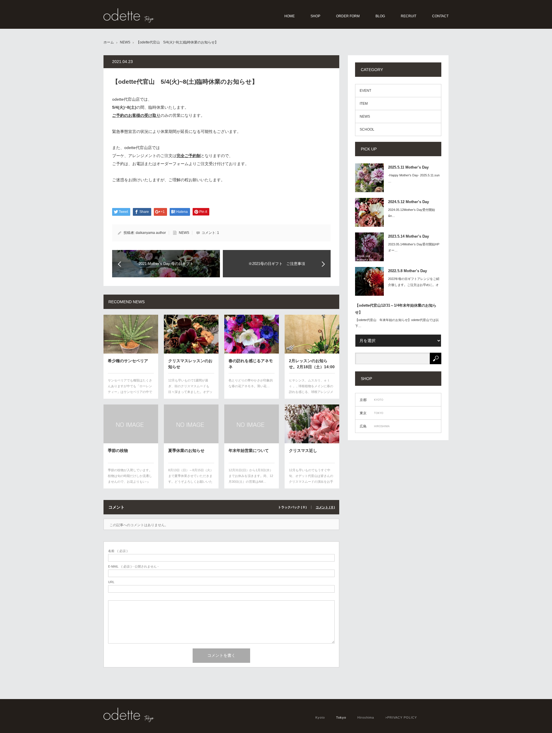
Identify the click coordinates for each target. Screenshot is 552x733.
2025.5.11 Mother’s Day (408, 167)
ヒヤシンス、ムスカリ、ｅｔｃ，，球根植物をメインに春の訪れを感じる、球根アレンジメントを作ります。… (311, 389)
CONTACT (440, 16)
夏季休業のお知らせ (186, 450)
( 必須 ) (118, 551)
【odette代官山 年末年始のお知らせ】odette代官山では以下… (397, 323)
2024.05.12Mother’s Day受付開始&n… (411, 212)
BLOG (380, 16)
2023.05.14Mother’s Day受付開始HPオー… (413, 247)
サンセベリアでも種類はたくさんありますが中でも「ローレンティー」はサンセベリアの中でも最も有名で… (130, 389)
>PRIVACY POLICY (401, 717)
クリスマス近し (303, 450)
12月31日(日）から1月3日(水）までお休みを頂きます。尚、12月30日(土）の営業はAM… (251, 475)
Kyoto (320, 717)
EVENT (365, 91)
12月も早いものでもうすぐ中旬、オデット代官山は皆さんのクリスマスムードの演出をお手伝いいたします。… (311, 478)
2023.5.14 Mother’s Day (408, 236)
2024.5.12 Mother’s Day (408, 202)
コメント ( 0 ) (325, 507)
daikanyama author (151, 233)
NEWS (125, 42)
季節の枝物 (118, 450)
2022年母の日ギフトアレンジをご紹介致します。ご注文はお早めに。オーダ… (413, 285)
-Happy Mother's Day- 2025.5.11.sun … (414, 178)
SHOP (315, 16)
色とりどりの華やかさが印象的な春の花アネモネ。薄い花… (251, 383)
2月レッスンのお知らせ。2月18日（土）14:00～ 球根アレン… (312, 363)
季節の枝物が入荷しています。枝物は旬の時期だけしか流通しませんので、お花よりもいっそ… (130, 478)
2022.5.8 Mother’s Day (407, 271)
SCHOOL (367, 129)
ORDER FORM (348, 16)
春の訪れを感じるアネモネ (251, 363)
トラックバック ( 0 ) (292, 507)
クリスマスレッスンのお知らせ (190, 363)
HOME (289, 16)
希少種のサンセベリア (128, 360)
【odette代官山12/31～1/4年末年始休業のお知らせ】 (395, 308)
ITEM (364, 104)
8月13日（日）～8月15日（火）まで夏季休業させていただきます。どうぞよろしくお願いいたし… (190, 478)
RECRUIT (408, 16)
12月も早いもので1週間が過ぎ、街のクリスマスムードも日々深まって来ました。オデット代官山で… (190, 389)
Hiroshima (365, 717)
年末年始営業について (249, 450)
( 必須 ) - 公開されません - (133, 566)
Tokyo (341, 717)
